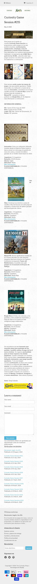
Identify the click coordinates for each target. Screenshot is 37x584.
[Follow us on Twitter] (9, 558)
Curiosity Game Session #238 (13, 472)
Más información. (10, 277)
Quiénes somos (9, 531)
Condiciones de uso (10, 540)
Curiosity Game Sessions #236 (13, 483)
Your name (7, 399)
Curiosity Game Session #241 (13, 456)
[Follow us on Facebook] (5, 558)
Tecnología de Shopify (17, 567)
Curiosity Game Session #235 (13, 489)
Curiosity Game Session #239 (13, 467)
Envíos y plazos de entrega (12, 533)
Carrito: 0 (29, 3)
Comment (7, 413)
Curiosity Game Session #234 (13, 495)
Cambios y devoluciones (11, 536)
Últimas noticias (11, 512)
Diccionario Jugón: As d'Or (12, 450)
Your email (7, 406)
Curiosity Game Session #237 (13, 478)
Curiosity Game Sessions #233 (13, 500)
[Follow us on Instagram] (13, 558)
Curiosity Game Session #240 (13, 461)
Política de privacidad (11, 538)
